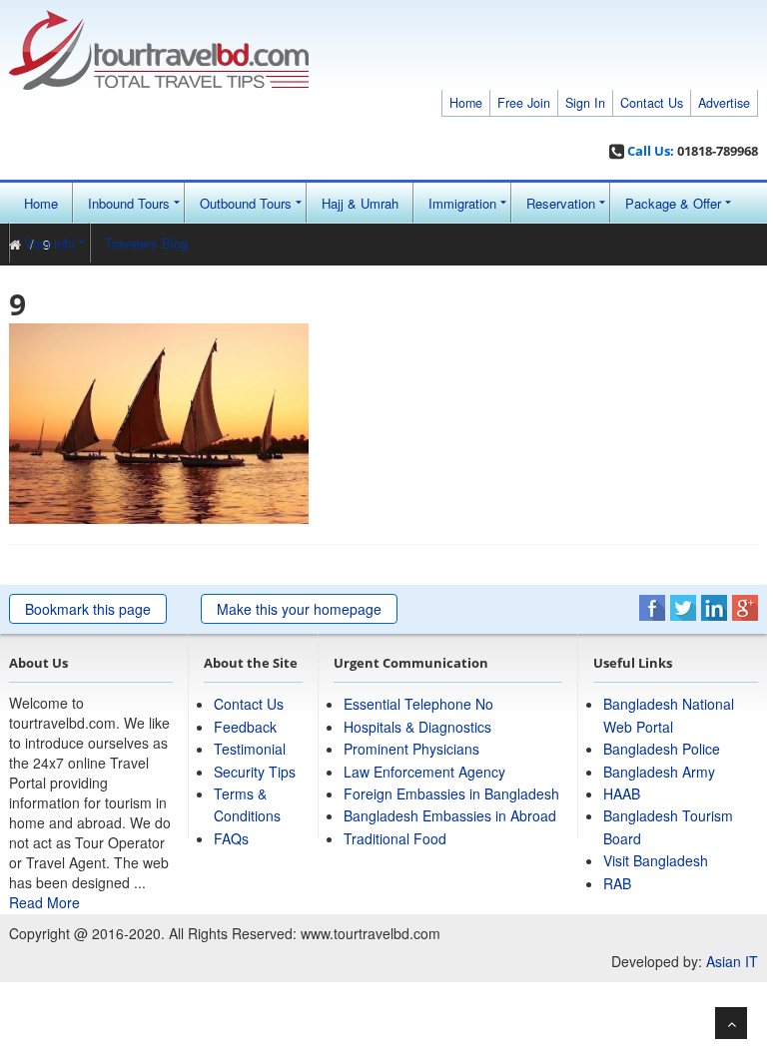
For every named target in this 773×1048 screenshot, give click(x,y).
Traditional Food (395, 838)
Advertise (724, 103)
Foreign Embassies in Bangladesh (451, 793)
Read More (44, 902)
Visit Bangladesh (655, 860)
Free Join (523, 103)
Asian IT (732, 961)
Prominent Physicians (411, 749)
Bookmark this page (88, 609)
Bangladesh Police (661, 749)
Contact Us (651, 103)
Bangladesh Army (659, 772)
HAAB (621, 793)
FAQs (231, 838)
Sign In (585, 103)
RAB (617, 883)
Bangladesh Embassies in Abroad (450, 815)
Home (465, 103)
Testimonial (250, 749)
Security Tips (255, 772)
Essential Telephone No (418, 704)
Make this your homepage (299, 609)
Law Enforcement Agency (424, 772)
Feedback (245, 727)
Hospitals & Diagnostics (417, 727)
